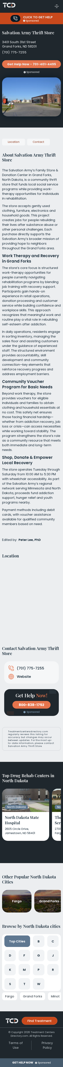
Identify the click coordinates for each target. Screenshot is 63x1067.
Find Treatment (39, 1021)
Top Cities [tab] (17, 941)
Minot (55, 996)
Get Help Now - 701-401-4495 (31, 64)
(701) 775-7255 (14, 52)
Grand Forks (32, 996)
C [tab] (53, 941)
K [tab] (10, 969)
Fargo (9, 996)
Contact (38, 142)
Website (24, 676)
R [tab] (53, 969)
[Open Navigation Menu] (56, 6)
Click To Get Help (38, 17)
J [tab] (53, 955)
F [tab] (24, 955)
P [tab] (39, 969)
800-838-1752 (31, 704)
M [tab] (24, 969)
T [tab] (24, 984)
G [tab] (38, 955)
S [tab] (10, 984)
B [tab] (39, 941)
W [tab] (38, 984)
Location (13, 142)
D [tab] (10, 955)
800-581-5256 (15, 18)
